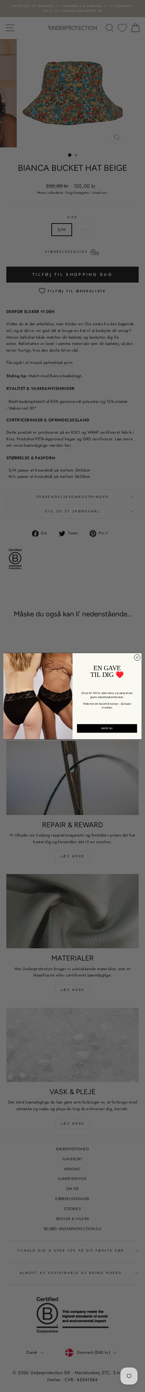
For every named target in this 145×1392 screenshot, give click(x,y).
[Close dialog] (137, 657)
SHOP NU (107, 728)
